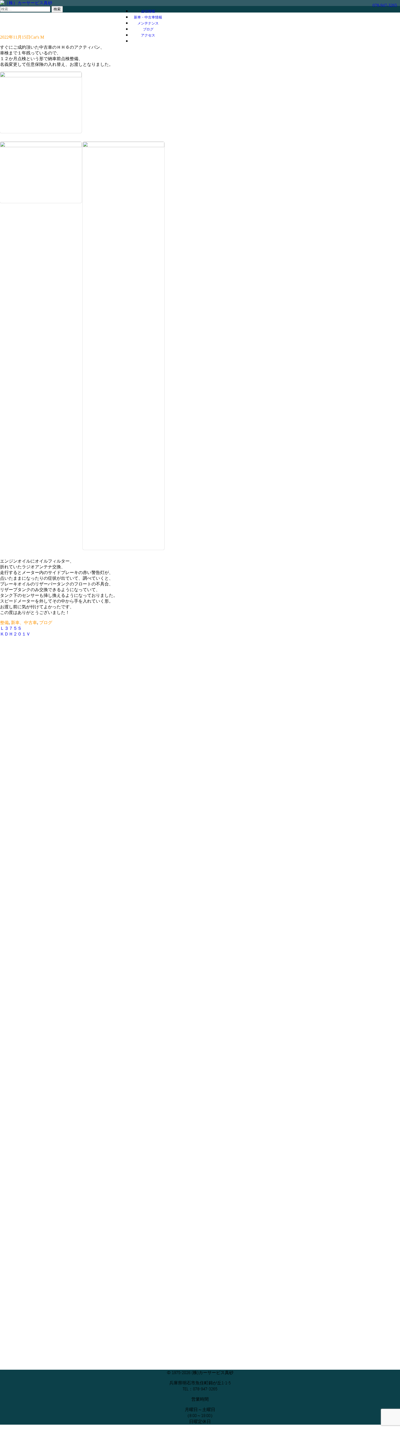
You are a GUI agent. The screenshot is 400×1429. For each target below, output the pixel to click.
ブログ (148, 29)
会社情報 (148, 11)
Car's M (37, 37)
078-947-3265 (385, 5)
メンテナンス (148, 23)
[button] (148, 41)
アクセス (148, 35)
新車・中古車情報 (148, 17)
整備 (4, 622)
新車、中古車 (24, 622)
